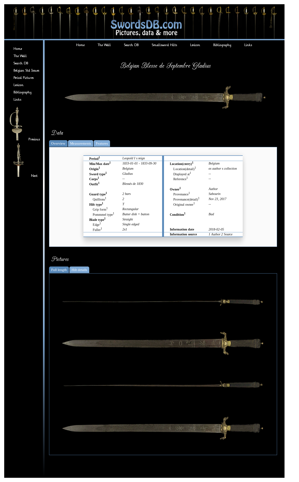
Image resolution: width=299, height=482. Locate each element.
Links (17, 99)
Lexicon (19, 85)
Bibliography (23, 92)
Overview (58, 143)
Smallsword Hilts (164, 45)
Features (102, 143)
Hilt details (79, 270)
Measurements (80, 143)
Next (34, 175)
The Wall (20, 56)
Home (18, 48)
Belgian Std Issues (26, 70)
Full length (59, 270)
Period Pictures (24, 77)
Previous (34, 139)
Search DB (21, 63)
